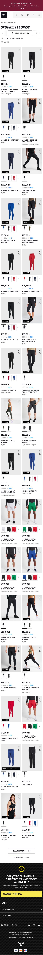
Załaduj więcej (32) (21, 851)
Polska (6, 925)
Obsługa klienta (7, 909)
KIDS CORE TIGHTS (8, 390)
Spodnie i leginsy (21, 33)
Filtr (6, 39)
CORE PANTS (27, 784)
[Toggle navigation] (16, 15)
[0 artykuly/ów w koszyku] (33, 15)
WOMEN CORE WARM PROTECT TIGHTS (9, 90)
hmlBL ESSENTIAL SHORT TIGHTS (8, 540)
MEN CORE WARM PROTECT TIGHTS (8, 492)
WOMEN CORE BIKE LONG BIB (8, 836)
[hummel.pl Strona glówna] (4, 15)
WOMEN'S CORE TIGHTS (11, 140)
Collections (6, 916)
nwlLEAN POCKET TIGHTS (29, 191)
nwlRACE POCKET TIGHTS (8, 638)
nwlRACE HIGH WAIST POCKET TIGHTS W (30, 391)
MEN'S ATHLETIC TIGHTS (29, 836)
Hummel (4, 903)
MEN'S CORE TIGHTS (9, 340)
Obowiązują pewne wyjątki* (11, 885)
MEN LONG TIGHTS (8, 688)
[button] (22, 15)
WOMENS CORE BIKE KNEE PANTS (30, 141)
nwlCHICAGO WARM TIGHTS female (30, 242)
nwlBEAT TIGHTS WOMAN (29, 638)
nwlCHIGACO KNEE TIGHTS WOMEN (29, 341)
